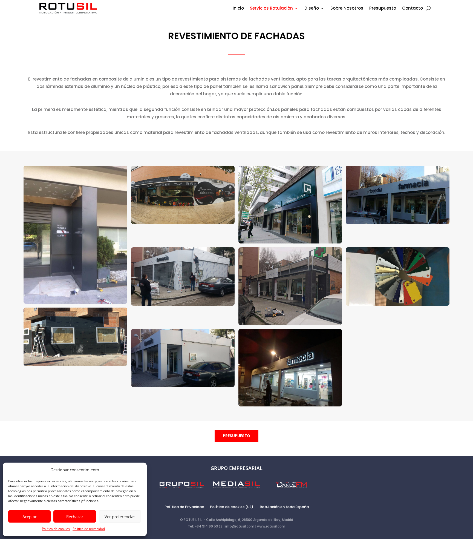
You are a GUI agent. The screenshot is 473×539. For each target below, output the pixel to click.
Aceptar (29, 516)
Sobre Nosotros (346, 8)
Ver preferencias (120, 516)
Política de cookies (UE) (231, 506)
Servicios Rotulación (271, 8)
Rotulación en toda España (284, 506)
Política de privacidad (89, 528)
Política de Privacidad (184, 506)
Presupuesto (382, 8)
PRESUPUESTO (236, 435)
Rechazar (74, 516)
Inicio (238, 8)
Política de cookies (56, 528)
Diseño (311, 8)
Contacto (412, 8)
